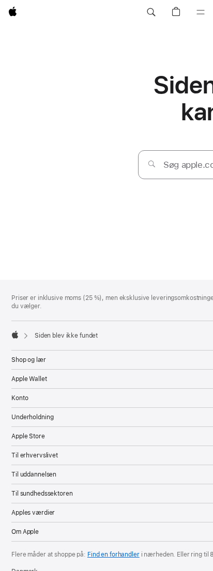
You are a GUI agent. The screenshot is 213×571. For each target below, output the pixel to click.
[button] (151, 12)
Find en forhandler (113, 554)
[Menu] (200, 12)
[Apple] (15, 334)
